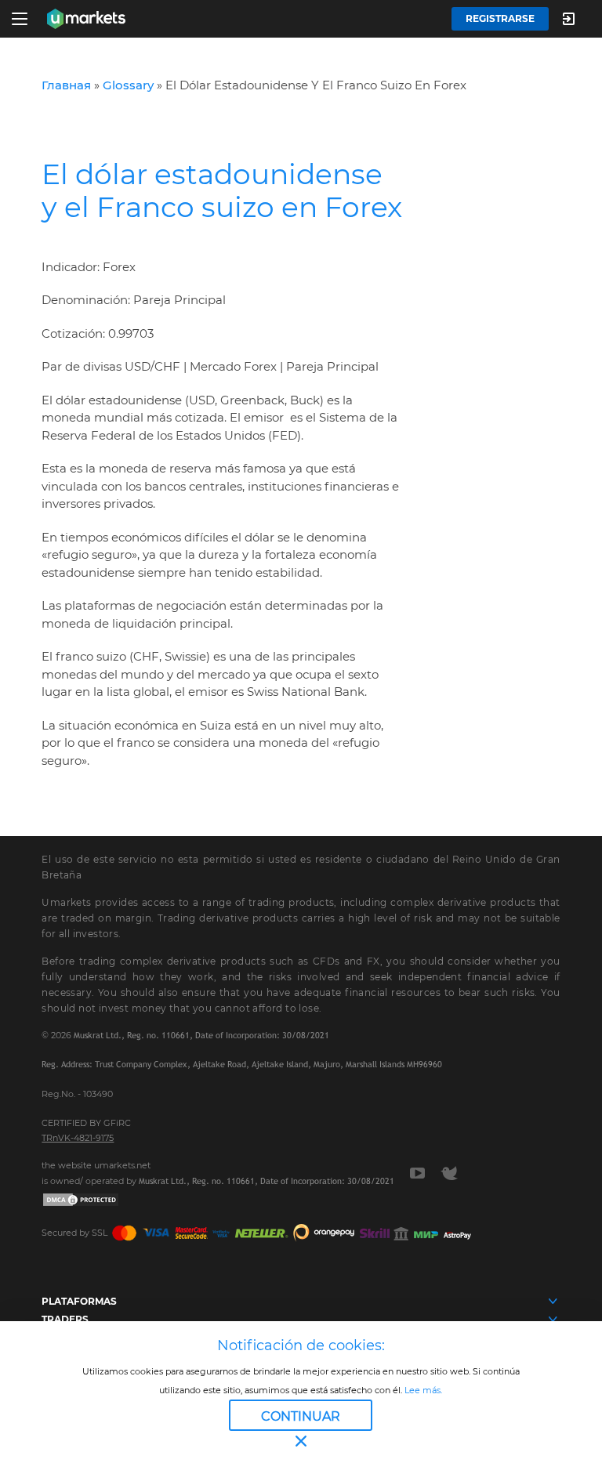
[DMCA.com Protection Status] (81, 1198)
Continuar (300, 1416)
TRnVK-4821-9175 (78, 1137)
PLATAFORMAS (79, 1301)
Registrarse (500, 18)
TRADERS (65, 1319)
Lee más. (422, 1390)
